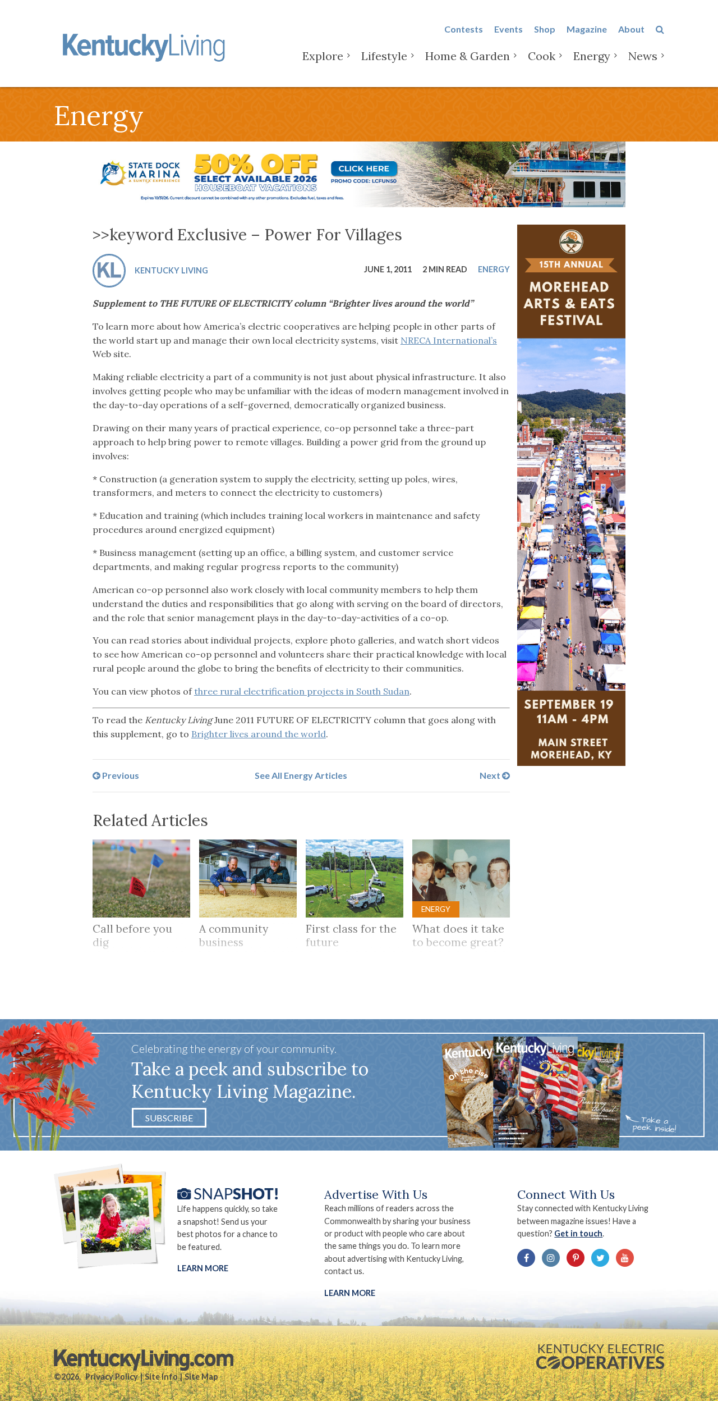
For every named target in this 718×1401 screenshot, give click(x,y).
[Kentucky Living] (146, 46)
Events (508, 29)
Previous (119, 775)
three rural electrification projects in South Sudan (301, 691)
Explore (322, 56)
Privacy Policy (111, 1376)
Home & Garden (467, 56)
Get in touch (578, 1233)
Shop (544, 29)
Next (491, 775)
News (642, 56)
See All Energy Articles (301, 775)
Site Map (201, 1376)
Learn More (202, 1268)
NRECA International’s (449, 340)
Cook (541, 56)
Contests (463, 29)
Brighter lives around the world (258, 734)
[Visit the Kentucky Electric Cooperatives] (600, 1356)
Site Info (161, 1376)
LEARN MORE (349, 1293)
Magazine (587, 29)
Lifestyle (384, 56)
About (631, 29)
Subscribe (169, 1117)
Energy (591, 56)
